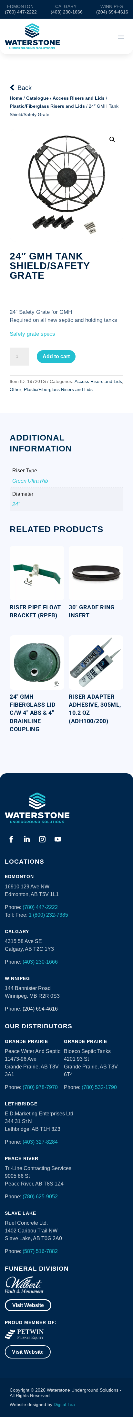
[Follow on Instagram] (42, 839)
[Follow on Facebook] (11, 839)
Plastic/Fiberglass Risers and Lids (47, 106)
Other (15, 389)
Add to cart (56, 356)
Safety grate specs (32, 334)
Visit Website (28, 1305)
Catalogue (37, 98)
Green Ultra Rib (30, 481)
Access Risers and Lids (79, 98)
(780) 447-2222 (40, 907)
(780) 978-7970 (40, 1087)
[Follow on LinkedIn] (26, 839)
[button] (112, 139)
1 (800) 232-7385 (48, 915)
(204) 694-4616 (40, 1009)
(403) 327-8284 (40, 1142)
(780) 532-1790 (99, 1087)
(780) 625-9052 (40, 1196)
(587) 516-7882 (40, 1251)
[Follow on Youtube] (57, 839)
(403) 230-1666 (40, 962)
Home (16, 98)
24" (16, 504)
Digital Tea (64, 1404)
